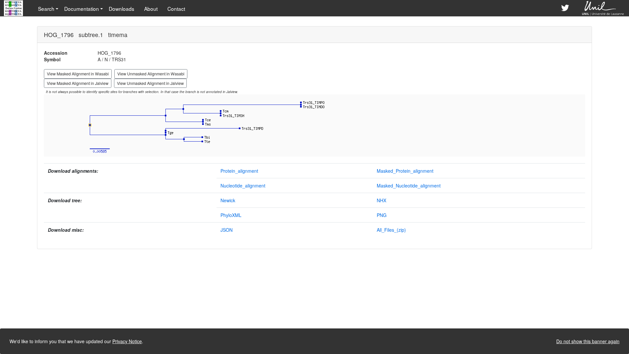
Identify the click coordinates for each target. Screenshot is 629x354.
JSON (226, 229)
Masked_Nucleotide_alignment (409, 185)
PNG (382, 215)
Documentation (81, 8)
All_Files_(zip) (391, 229)
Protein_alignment (239, 170)
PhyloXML (230, 215)
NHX (381, 200)
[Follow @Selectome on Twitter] (565, 8)
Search (46, 8)
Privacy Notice (127, 341)
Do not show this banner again (587, 341)
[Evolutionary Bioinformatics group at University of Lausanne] (603, 8)
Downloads (121, 8)
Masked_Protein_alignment (405, 170)
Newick (227, 200)
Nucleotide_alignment (242, 185)
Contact (176, 8)
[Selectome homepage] (14, 8)
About (151, 8)
